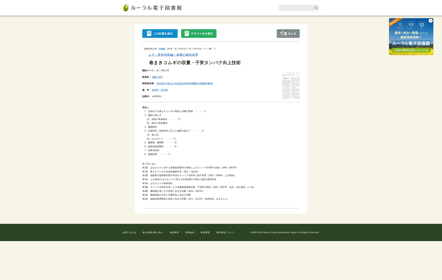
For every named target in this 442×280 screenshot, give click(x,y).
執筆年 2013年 (160, 90)
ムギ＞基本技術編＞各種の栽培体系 (173, 55)
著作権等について (225, 232)
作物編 (162, 49)
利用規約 (190, 232)
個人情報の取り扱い (153, 232)
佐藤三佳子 (157, 77)
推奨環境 (205, 232)
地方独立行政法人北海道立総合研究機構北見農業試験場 (184, 83)
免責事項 (174, 232)
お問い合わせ (129, 232)
